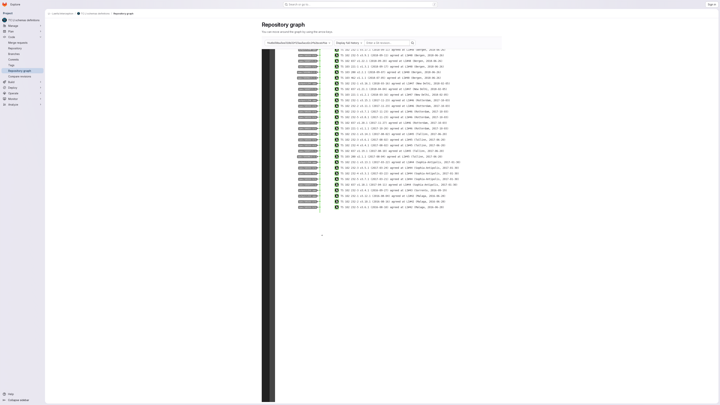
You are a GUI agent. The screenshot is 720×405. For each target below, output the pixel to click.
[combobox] (349, 43)
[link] (320, 50)
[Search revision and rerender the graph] (413, 43)
